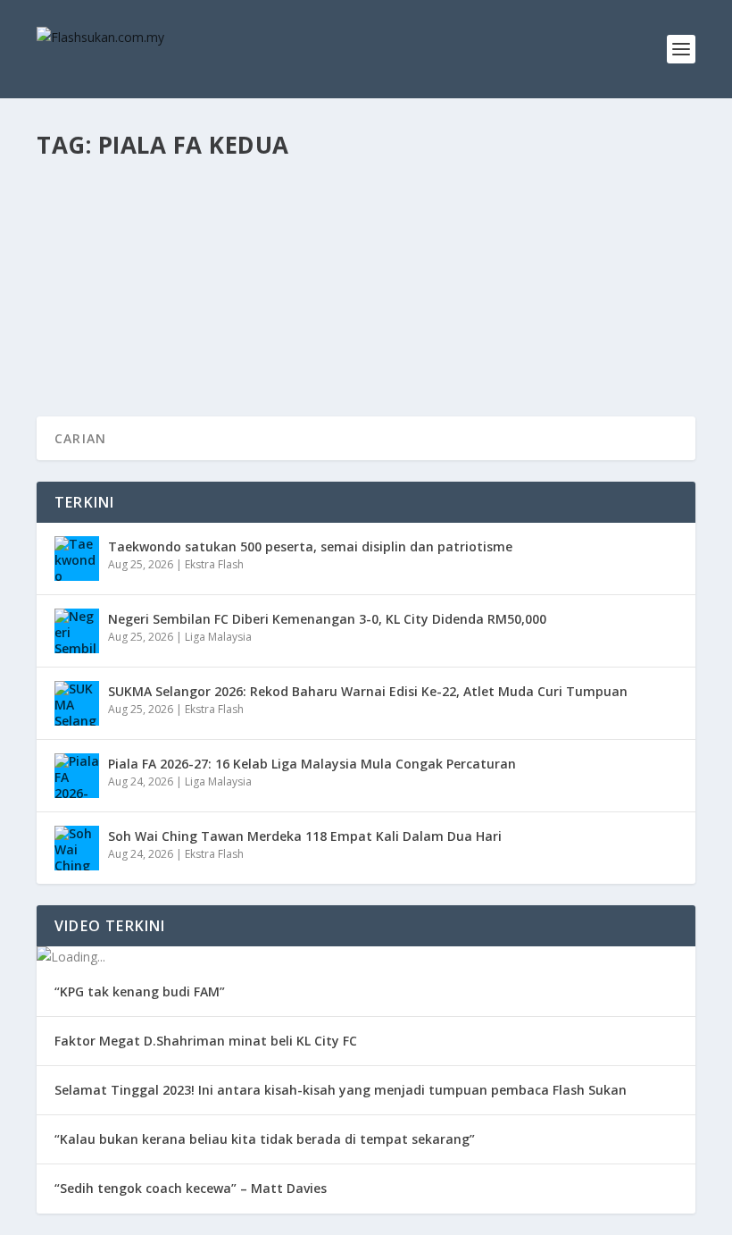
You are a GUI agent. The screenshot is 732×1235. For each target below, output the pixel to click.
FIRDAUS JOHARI (110, 267)
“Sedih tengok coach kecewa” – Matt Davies (190, 1188)
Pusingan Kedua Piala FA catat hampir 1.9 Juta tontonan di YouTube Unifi (364, 240)
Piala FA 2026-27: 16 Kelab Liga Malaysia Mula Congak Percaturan (312, 763)
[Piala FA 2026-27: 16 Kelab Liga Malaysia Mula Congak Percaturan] (76, 775)
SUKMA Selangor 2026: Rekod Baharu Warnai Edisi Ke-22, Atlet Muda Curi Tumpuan (368, 691)
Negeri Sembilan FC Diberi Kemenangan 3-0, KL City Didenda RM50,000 (327, 618)
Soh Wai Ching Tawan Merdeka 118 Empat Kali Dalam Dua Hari (305, 836)
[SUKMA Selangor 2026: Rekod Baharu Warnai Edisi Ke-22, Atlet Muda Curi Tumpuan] (76, 703)
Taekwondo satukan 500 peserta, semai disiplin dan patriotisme (310, 546)
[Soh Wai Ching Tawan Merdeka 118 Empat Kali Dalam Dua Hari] (76, 848)
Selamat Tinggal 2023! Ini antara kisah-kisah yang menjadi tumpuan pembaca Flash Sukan (340, 1089)
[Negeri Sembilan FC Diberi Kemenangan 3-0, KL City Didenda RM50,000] (76, 631)
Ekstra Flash (214, 564)
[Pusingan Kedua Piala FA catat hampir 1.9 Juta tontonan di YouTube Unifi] (364, 203)
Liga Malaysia (273, 267)
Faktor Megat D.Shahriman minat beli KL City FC (205, 1040)
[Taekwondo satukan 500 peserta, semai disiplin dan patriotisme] (76, 558)
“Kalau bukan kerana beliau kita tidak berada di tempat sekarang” (264, 1138)
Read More (101, 338)
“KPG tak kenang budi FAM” (139, 991)
